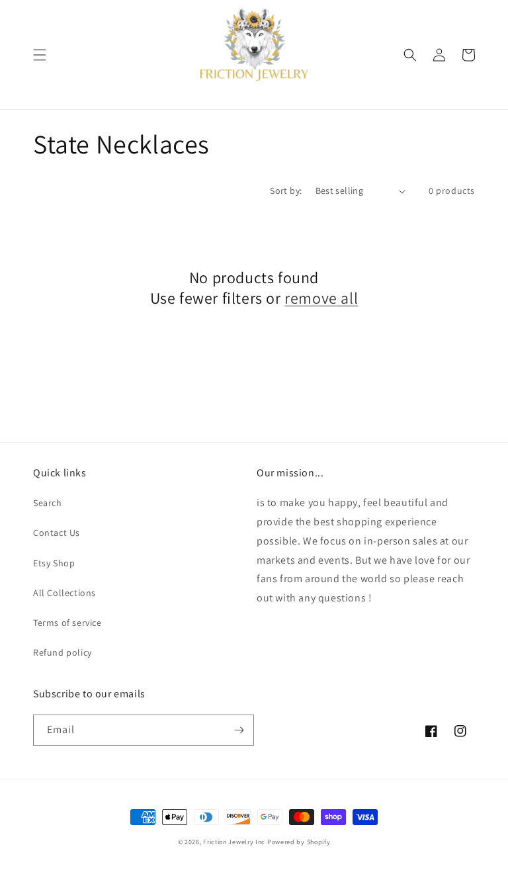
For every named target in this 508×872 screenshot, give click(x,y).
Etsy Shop (54, 563)
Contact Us (56, 533)
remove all (321, 298)
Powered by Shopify (299, 842)
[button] (39, 54)
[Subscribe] (238, 730)
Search (47, 503)
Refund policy (62, 652)
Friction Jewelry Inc (235, 842)
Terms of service (67, 623)
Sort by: (286, 190)
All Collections (64, 593)
